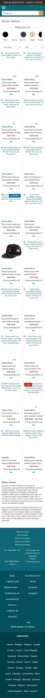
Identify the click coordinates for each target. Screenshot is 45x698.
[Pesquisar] (41, 13)
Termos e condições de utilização (12, 611)
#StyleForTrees (11, 587)
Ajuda (12, 576)
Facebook (32, 587)
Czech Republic (31, 650)
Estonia (10, 662)
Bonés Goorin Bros (22, 538)
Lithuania (16, 673)
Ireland (28, 668)
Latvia (8, 673)
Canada (36, 644)
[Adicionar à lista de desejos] (18, 70)
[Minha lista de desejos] (36, 7)
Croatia (10, 650)
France (27, 662)
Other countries (30, 691)
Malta (37, 673)
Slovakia (36, 679)
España (33, 656)
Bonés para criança (22, 545)
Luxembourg (27, 673)
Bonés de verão (23, 532)
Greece (11, 668)
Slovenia (12, 685)
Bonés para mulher (22, 541)
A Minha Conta (12, 581)
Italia (35, 668)
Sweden (21, 685)
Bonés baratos (22, 535)
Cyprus (18, 650)
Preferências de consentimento (12, 596)
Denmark (12, 656)
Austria (10, 644)
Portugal (17, 679)
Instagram (32, 593)
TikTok (33, 581)
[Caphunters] (13, 7)
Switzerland (31, 685)
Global (35, 662)
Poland (8, 679)
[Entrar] (32, 7)
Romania (26, 679)
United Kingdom (15, 691)
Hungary (20, 668)
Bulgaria (27, 644)
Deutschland (23, 656)
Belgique (18, 644)
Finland (19, 662)
